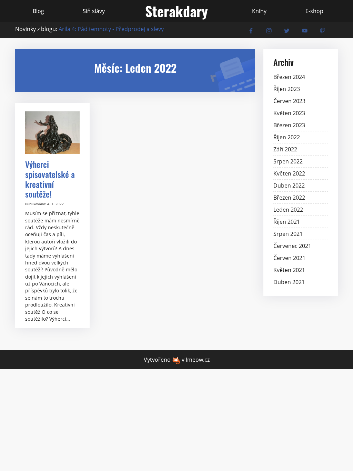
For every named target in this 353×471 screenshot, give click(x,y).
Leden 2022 (288, 209)
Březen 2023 (289, 125)
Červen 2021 (289, 258)
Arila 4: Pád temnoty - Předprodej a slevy (111, 29)
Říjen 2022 (286, 137)
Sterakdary (176, 11)
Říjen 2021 (286, 222)
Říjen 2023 (286, 89)
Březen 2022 (289, 197)
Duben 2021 (289, 282)
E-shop (314, 11)
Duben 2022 (289, 185)
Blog (38, 11)
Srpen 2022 (288, 161)
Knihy (259, 11)
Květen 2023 (289, 113)
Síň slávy (94, 11)
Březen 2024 (289, 77)
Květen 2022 (289, 173)
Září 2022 (285, 149)
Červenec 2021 (292, 246)
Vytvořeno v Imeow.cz (177, 359)
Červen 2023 (289, 101)
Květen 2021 (289, 270)
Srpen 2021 (288, 234)
